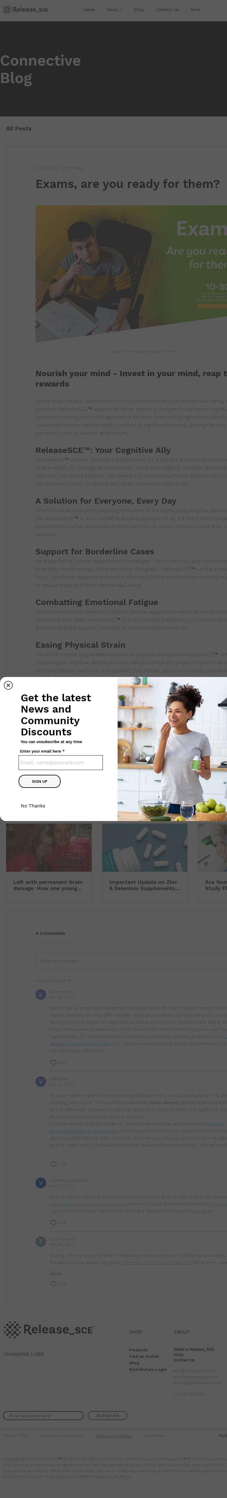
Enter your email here (40, 751)
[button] (8, 685)
